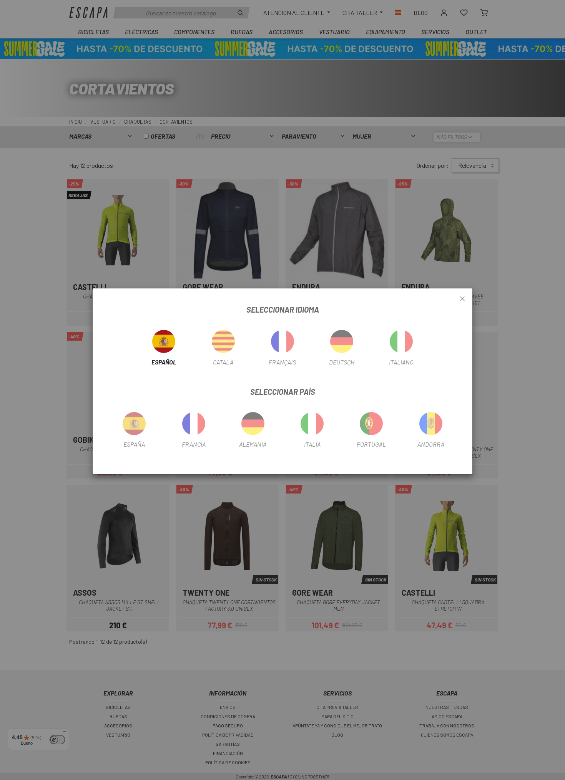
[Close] (462, 299)
